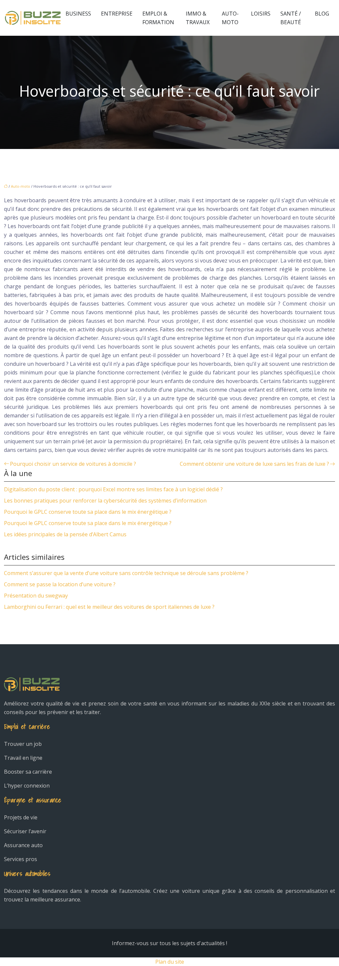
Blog (322, 13)
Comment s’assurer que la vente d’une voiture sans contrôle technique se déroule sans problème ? (126, 573)
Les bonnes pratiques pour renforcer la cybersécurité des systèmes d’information (105, 500)
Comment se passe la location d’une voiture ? (60, 584)
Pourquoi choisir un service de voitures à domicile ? (73, 463)
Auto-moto (230, 18)
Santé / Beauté (290, 18)
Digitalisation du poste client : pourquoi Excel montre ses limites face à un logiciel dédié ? (113, 489)
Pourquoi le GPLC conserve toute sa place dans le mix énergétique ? (87, 511)
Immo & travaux (198, 18)
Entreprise (116, 13)
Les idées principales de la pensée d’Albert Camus (65, 534)
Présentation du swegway (36, 595)
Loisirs (260, 13)
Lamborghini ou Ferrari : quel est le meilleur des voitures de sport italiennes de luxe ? (109, 606)
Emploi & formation (158, 18)
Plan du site (169, 961)
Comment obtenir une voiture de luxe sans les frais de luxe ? (254, 463)
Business (78, 13)
